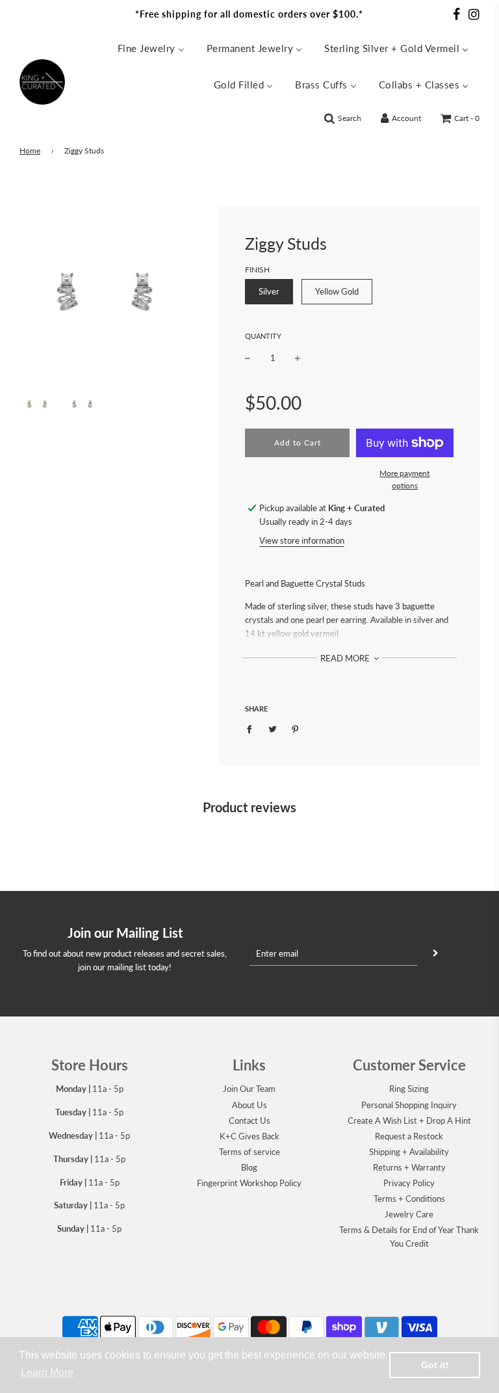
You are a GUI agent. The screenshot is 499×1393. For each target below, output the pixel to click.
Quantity (263, 336)
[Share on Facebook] (252, 728)
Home (29, 150)
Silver (269, 291)
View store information (301, 540)
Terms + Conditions (409, 1198)
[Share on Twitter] (272, 728)
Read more (346, 658)
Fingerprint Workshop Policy (249, 1183)
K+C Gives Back (249, 1136)
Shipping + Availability (409, 1152)
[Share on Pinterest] (296, 728)
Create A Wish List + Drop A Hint (409, 1120)
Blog (249, 1167)
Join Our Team (249, 1088)
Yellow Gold (337, 291)
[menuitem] (151, 47)
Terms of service (249, 1152)
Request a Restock (409, 1136)
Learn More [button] (47, 1372)
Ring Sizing (409, 1088)
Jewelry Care (409, 1214)
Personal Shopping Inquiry (409, 1105)
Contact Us (249, 1120)
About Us (249, 1105)
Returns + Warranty (409, 1167)
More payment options (404, 479)
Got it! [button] (435, 1365)
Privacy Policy (409, 1183)
